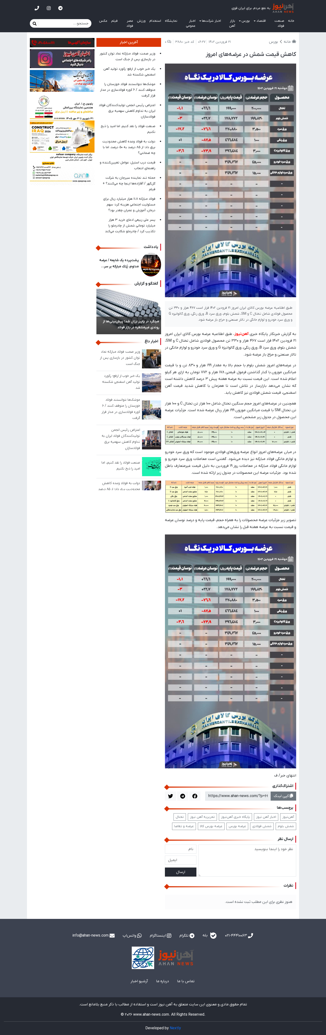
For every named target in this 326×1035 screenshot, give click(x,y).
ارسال (180, 872)
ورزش (141, 21)
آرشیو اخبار (139, 981)
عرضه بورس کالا (211, 826)
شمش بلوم (286, 826)
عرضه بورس (237, 826)
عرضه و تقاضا (184, 826)
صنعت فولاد (279, 23)
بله (206, 935)
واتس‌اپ (130, 935)
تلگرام (184, 935)
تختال (180, 817)
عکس (103, 21)
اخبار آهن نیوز (266, 817)
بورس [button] (246, 21)
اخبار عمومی (190, 23)
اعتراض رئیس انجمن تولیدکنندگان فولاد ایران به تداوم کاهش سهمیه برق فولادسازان (127, 111)
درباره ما (162, 981)
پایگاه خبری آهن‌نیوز (235, 817)
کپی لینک (282, 796)
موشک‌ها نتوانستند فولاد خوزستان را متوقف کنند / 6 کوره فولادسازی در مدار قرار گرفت (127, 90)
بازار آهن (232, 23)
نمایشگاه (171, 21)
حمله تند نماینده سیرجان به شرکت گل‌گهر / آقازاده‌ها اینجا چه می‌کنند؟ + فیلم (129, 184)
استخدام (155, 21)
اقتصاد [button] (261, 21)
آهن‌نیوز (288, 817)
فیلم (114, 21)
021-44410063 (236, 935)
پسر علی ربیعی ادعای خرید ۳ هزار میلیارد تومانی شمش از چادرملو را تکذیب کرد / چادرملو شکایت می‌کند (130, 226)
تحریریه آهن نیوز (202, 817)
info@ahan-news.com (91, 935)
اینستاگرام (158, 935)
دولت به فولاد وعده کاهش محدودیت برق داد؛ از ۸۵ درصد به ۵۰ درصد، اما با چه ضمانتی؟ (128, 147)
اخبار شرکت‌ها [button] (211, 21)
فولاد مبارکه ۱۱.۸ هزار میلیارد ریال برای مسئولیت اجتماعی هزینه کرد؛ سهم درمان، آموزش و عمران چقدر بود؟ (129, 205)
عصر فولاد (129, 23)
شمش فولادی (262, 826)
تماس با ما (186, 981)
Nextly (175, 1028)
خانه (291, 21)
